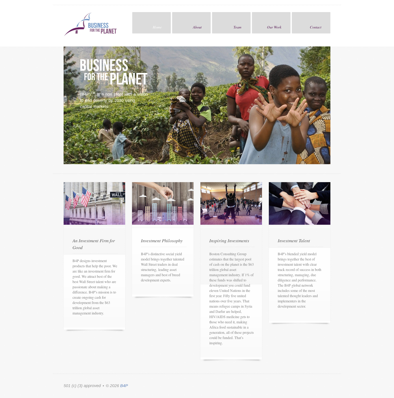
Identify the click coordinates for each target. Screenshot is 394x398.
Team (237, 27)
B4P (124, 385)
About (197, 27)
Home (157, 27)
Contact (315, 27)
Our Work (274, 27)
